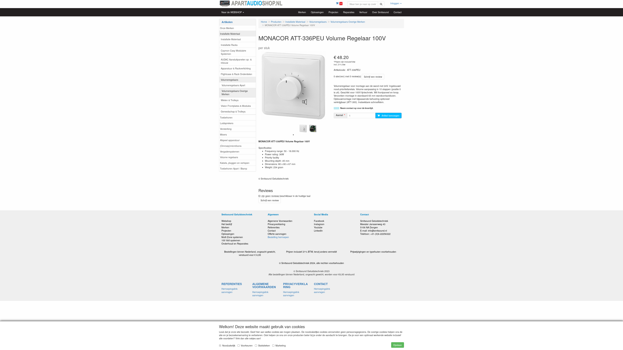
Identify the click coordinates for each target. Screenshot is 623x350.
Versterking (226, 128)
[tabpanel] (303, 128)
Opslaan (397, 345)
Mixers (223, 134)
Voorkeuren (247, 345)
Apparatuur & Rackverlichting (236, 68)
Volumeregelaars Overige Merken (235, 92)
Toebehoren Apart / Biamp (233, 168)
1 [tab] (293, 134)
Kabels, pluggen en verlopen (234, 162)
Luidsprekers (226, 123)
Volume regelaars (229, 157)
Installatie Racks (229, 45)
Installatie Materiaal (230, 33)
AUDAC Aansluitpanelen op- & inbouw (236, 61)
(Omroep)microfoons (230, 145)
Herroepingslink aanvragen (229, 290)
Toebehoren (226, 117)
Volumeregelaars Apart (233, 85)
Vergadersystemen (229, 151)
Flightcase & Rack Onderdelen (236, 74)
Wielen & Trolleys (229, 100)
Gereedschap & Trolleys (233, 111)
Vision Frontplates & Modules (236, 105)
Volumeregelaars (229, 79)
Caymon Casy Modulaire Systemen (233, 52)
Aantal (339, 115)
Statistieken (264, 345)
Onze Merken (227, 28)
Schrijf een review (373, 76)
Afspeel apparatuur (230, 140)
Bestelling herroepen (278, 237)
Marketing (280, 345)
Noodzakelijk (228, 345)
